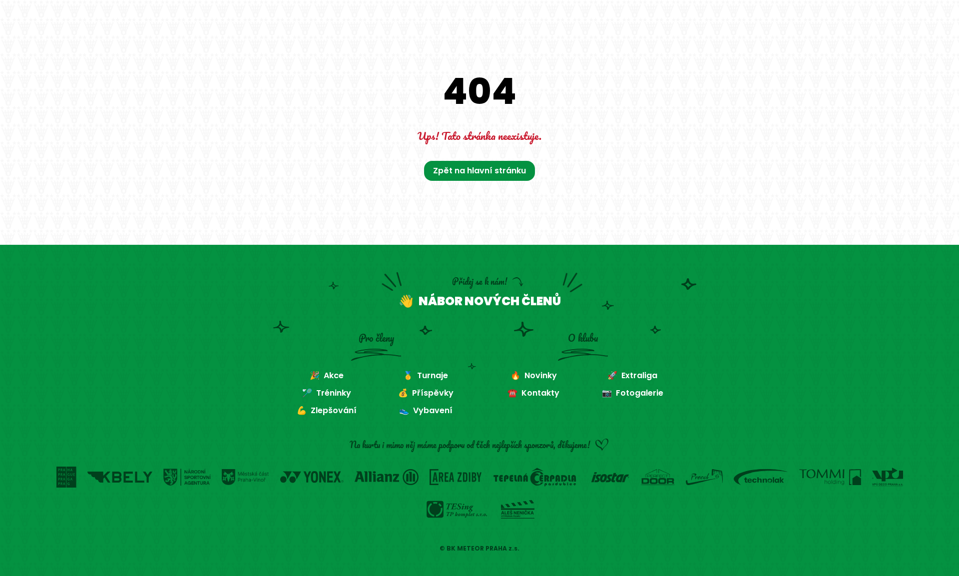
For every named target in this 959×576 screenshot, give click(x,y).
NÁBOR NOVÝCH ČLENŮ (490, 301)
